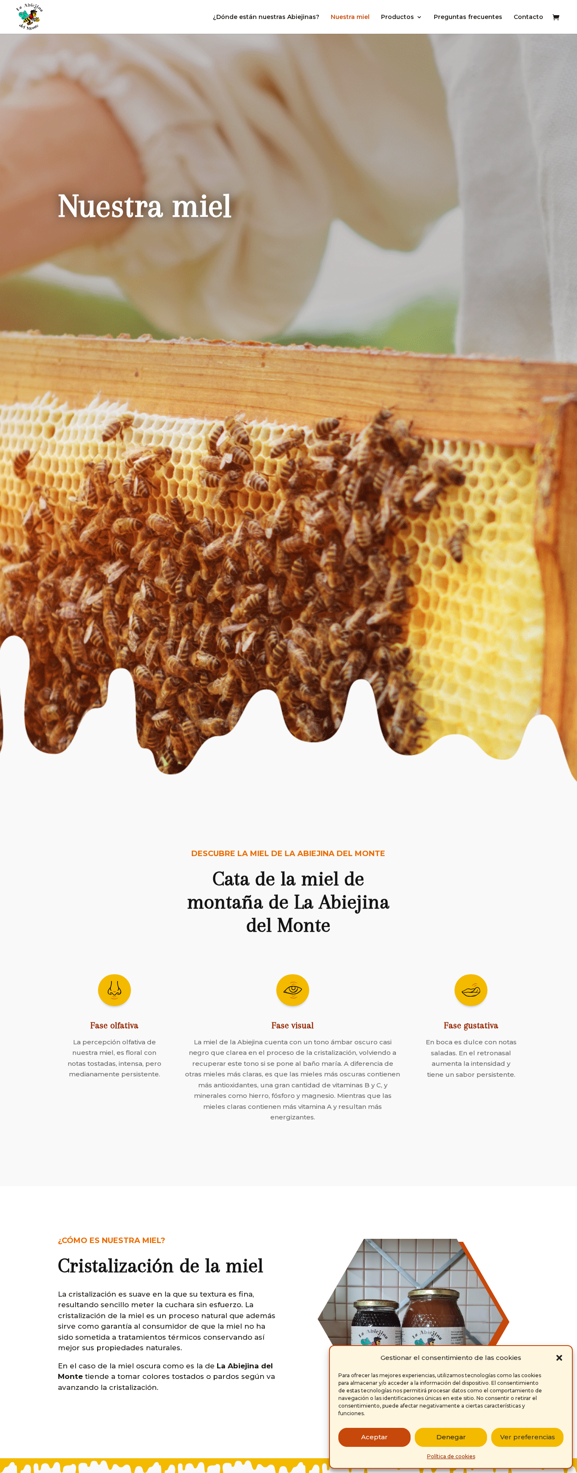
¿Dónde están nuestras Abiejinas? (266, 17)
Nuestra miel (350, 17)
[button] (559, 1358)
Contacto (528, 17)
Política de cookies (451, 1456)
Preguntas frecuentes (468, 17)
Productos (397, 17)
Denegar (451, 1437)
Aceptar (374, 1437)
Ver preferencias (527, 1437)
